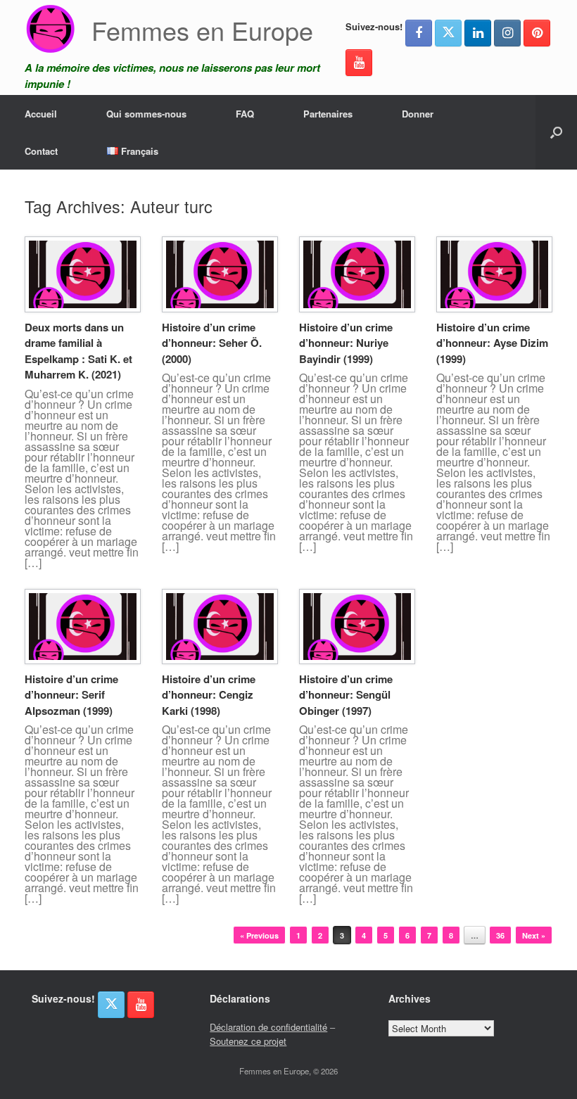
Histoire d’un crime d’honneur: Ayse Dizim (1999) (492, 343)
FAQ (245, 113)
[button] (556, 132)
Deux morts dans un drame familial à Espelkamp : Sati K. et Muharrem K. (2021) (78, 351)
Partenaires (328, 113)
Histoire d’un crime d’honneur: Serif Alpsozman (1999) (71, 694)
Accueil (41, 113)
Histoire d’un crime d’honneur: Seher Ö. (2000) (212, 343)
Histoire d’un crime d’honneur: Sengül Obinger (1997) (346, 694)
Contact (41, 151)
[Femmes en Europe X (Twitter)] (448, 33)
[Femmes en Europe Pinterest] (537, 33)
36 (500, 935)
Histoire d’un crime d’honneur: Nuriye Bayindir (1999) (346, 343)
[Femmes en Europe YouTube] (358, 62)
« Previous (259, 935)
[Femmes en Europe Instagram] (507, 33)
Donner (417, 113)
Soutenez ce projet (248, 1041)
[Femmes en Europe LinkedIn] (477, 33)
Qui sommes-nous (146, 113)
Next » (533, 935)
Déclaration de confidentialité (268, 1027)
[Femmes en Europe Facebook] (418, 33)
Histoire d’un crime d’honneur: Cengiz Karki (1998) (208, 694)
